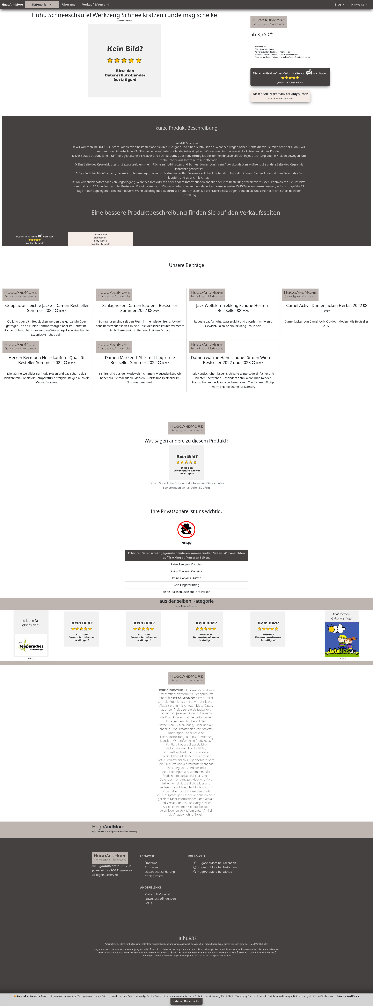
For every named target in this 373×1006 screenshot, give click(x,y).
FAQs (148, 903)
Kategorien (40, 4)
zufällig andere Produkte (117, 832)
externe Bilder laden (186, 1001)
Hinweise (358, 4)
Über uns (68, 4)
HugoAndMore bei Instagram (217, 867)
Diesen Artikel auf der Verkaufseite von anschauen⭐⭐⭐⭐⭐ (290, 77)
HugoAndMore (12, 4)
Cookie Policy (154, 876)
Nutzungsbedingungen (160, 898)
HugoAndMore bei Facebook (216, 863)
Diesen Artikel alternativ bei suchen (280, 96)
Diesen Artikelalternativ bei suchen (101, 239)
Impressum (153, 867)
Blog (338, 4)
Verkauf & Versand (95, 4)
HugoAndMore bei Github (214, 872)
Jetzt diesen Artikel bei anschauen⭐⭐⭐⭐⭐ (34, 239)
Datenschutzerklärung (160, 872)
